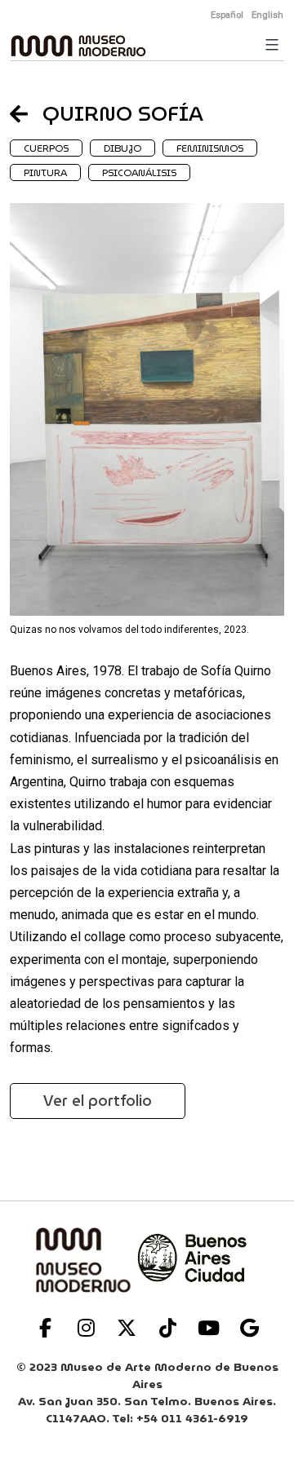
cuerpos (46, 148)
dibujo (122, 148)
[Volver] (26, 113)
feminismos (209, 148)
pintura (45, 172)
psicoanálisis (139, 172)
